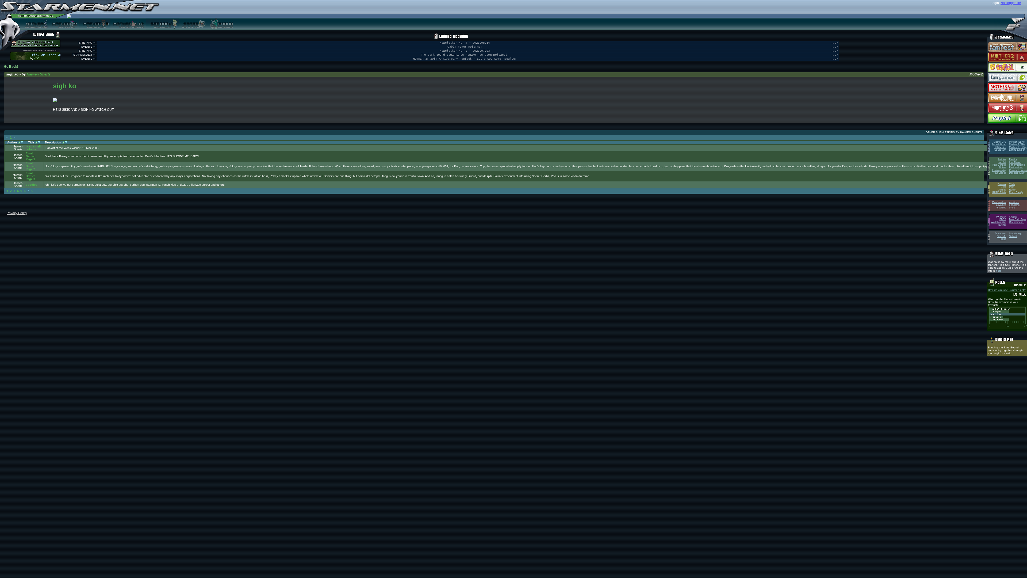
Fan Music (1015, 162)
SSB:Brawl (1000, 150)
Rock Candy (1016, 192)
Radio (1012, 189)
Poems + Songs (1018, 170)
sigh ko (64, 86)
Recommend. (1016, 222)
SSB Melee (1000, 147)
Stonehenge (1015, 233)
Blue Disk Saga (1017, 219)
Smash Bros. (999, 144)
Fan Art (1002, 162)
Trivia (1012, 184)
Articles (1002, 159)
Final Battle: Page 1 (30, 156)
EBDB (1002, 219)
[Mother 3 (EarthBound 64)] (94, 24)
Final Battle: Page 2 (30, 166)
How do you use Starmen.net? (1007, 289)
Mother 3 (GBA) (1017, 147)
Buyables (1001, 205)
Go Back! (11, 67)
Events (1002, 224)
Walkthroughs (998, 222)
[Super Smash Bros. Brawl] (162, 24)
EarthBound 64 (1017, 150)
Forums (1002, 184)
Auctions (1014, 202)
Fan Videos (1000, 173)
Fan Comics (999, 164)
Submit (1013, 236)
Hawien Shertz (39, 74)
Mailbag (1002, 189)
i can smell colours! (33, 148)
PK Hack (1001, 216)
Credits (1013, 216)
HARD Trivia (999, 192)
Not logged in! (1011, 3)
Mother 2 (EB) (1017, 144)
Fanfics (1013, 159)
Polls (1011, 187)
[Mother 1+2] (128, 24)
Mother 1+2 (1000, 141)
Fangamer (1014, 205)
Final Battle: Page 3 (30, 176)
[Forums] (221, 24)
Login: (995, 3)
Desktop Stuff (1017, 173)
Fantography (999, 170)
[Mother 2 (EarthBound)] (64, 24)
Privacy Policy (17, 213)
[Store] (192, 24)
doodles (31, 184)
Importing (1001, 207)
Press (1003, 239)
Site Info (1001, 236)
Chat (1003, 187)
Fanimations (1016, 167)
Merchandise (999, 202)
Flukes (1002, 167)
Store (1012, 207)
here (999, 270)
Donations (1000, 233)
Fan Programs (1017, 164)
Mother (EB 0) (1017, 141)
